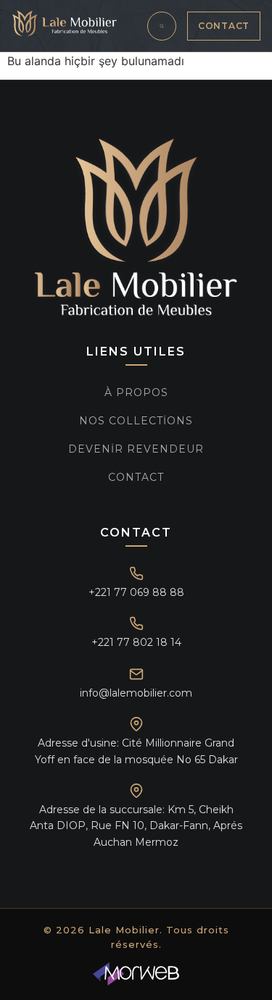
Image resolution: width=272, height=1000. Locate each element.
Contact (224, 25)
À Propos (136, 392)
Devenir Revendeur (136, 448)
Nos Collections (136, 420)
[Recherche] (161, 26)
